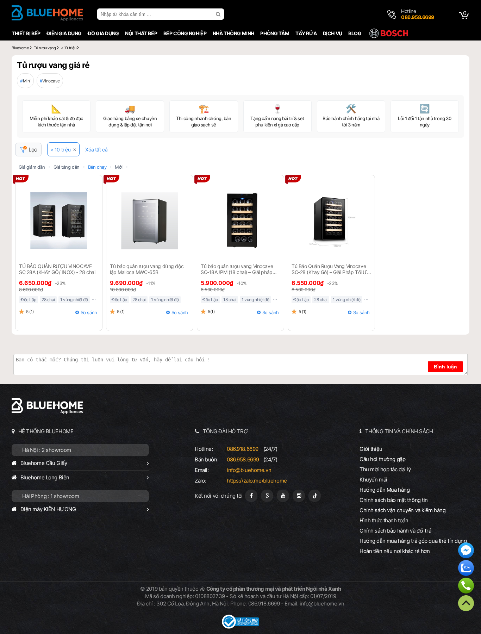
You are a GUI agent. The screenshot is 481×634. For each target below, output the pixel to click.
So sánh (89, 312)
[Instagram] (299, 496)
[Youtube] (283, 496)
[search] (219, 14)
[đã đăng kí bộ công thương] (240, 626)
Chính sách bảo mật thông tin (394, 500)
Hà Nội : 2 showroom (46, 450)
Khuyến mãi (373, 479)
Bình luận (445, 366)
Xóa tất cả (96, 150)
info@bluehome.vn (249, 470)
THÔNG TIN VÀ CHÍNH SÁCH (399, 431)
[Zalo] (466, 569)
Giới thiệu (371, 449)
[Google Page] (267, 496)
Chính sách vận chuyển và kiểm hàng (402, 510)
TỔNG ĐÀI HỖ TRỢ (225, 431)
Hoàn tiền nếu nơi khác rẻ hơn (395, 551)
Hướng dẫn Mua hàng (385, 489)
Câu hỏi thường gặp (382, 459)
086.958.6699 (243, 459)
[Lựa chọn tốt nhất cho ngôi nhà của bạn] (47, 14)
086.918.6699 (242, 449)
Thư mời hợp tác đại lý (385, 469)
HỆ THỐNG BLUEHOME (46, 431)
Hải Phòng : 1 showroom (50, 496)
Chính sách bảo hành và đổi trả (395, 530)
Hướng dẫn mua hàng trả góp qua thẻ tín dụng (413, 540)
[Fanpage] (251, 496)
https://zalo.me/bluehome (257, 480)
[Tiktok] (314, 496)
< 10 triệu (60, 150)
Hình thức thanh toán (384, 520)
